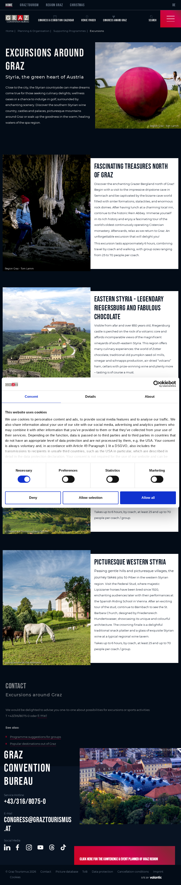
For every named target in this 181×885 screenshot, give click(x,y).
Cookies (15, 877)
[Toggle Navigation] (170, 18)
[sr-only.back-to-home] (20, 18)
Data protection (102, 871)
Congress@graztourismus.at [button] (38, 824)
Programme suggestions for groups (35, 737)
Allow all (148, 497)
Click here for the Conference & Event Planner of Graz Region (119, 859)
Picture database (67, 871)
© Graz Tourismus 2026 (21, 871)
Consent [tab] (31, 397)
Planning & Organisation (33, 31)
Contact (45, 871)
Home (9, 5)
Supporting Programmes (69, 31)
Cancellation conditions (133, 871)
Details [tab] (90, 397)
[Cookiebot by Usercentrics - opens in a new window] (156, 384)
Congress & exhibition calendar (56, 20)
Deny (33, 497)
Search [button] (152, 20)
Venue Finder (88, 20)
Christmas (77, 5)
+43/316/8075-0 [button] (25, 801)
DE (174, 5)
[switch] (68, 479)
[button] (7, 847)
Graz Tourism (29, 5)
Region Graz (54, 5)
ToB (84, 871)
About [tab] (150, 397)
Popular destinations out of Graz (33, 744)
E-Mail (42, 716)
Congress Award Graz (115, 20)
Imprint (158, 871)
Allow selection (90, 497)
